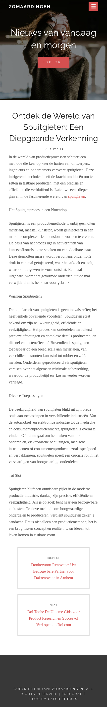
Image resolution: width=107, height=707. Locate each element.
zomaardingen (30, 6)
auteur (57, 149)
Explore (57, 64)
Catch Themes (63, 699)
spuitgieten (76, 196)
